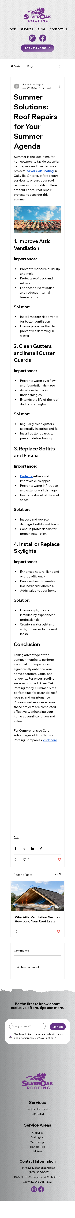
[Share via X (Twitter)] (24, 848)
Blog (30, 66)
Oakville (37, 1132)
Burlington (37, 1137)
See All (57, 874)
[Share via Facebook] (15, 848)
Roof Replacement (37, 1109)
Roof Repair (37, 1113)
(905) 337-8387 (39, 1172)
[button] (26, 29)
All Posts (15, 66)
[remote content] (37, 787)
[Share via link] (41, 848)
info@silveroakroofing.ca (38, 1167)
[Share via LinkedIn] (32, 848)
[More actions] (59, 86)
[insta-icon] (32, 38)
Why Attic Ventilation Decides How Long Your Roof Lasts (37, 919)
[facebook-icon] (42, 38)
